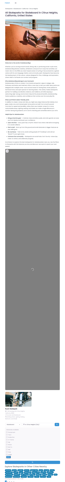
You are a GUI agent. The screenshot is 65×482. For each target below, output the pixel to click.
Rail (9, 449)
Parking (22, 417)
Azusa (21, 472)
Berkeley (32, 474)
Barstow (43, 472)
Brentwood (9, 476)
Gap (9, 452)
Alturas (14, 470)
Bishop (44, 474)
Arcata (52, 470)
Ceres (48, 476)
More (8, 457)
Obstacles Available (12, 430)
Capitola (30, 476)
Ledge (10, 454)
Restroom (8, 419)
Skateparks (8, 9)
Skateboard (17, 9)
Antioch (27, 470)
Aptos (40, 470)
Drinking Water (11, 417)
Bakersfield (28, 472)
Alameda (8, 470)
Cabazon (23, 476)
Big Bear (39, 474)
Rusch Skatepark (11, 409)
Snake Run (11, 437)
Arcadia (46, 470)
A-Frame (11, 440)
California (25, 9)
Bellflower (17, 474)
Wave (10, 445)
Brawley (50, 474)
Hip (9, 442)
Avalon (16, 472)
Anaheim (20, 470)
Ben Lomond (24, 474)
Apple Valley (34, 470)
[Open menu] (16, 3)
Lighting (18, 417)
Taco (9, 435)
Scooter (9, 415)
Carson (37, 476)
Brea (55, 474)
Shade (15, 419)
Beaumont (50, 472)
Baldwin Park (35, 472)
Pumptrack (11, 432)
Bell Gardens (9, 474)
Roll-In (10, 447)
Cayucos (43, 476)
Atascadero (9, 472)
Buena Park (16, 476)
